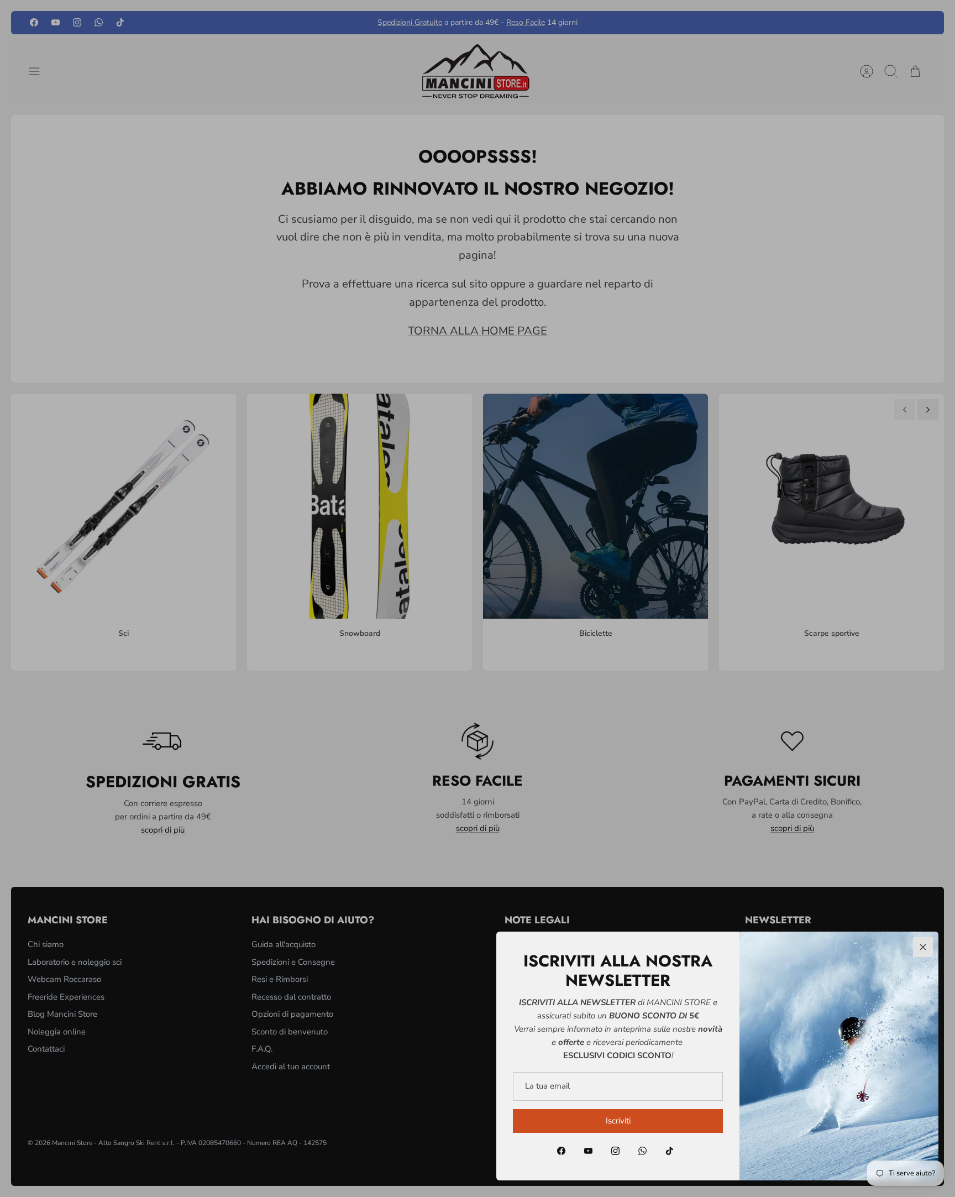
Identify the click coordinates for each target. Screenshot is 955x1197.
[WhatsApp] (642, 1151)
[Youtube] (588, 1151)
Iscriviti (618, 1120)
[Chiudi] (923, 947)
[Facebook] (561, 1151)
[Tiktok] (669, 1151)
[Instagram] (615, 1151)
